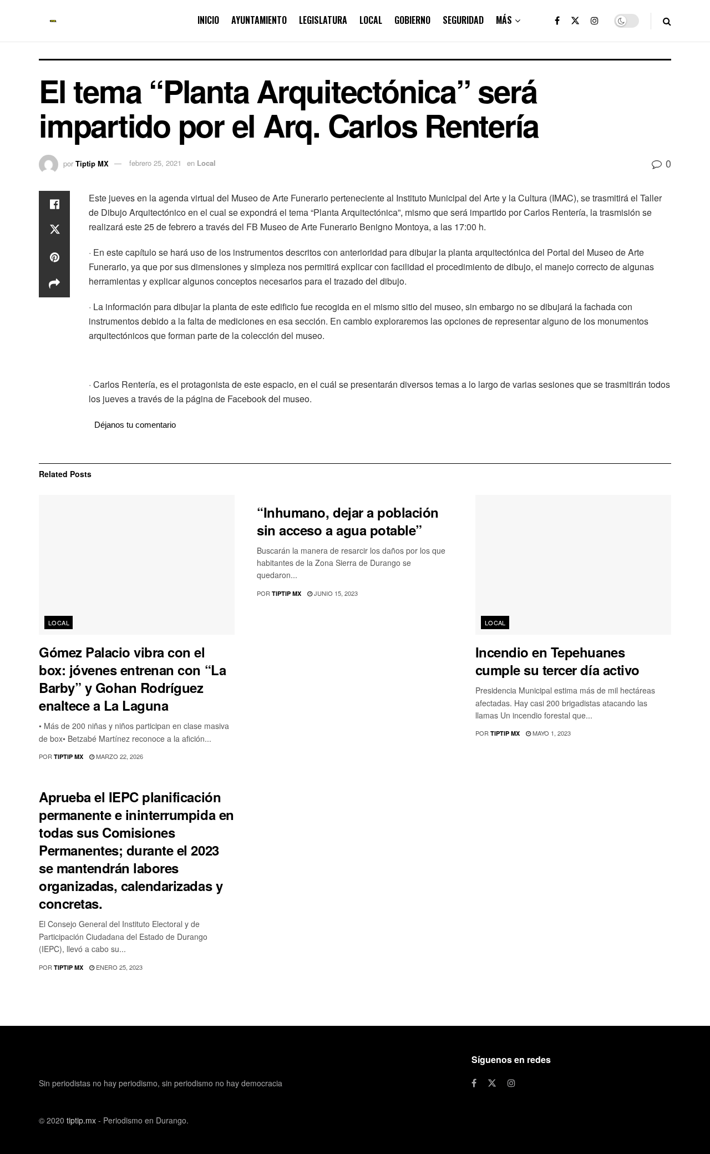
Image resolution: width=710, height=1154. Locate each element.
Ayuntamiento (259, 20)
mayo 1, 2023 (551, 732)
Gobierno (412, 20)
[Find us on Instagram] (595, 21)
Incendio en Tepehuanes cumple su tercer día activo (557, 660)
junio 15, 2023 (335, 593)
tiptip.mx (81, 1120)
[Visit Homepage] (53, 21)
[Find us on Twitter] (575, 21)
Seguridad (463, 20)
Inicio (208, 20)
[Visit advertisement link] (380, 361)
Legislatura (323, 20)
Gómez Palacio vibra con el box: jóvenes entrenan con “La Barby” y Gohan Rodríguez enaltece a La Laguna (132, 678)
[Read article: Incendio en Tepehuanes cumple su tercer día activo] (573, 565)
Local (370, 20)
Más (504, 20)
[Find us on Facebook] (557, 21)
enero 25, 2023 (118, 967)
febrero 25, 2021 (155, 163)
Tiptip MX (92, 163)
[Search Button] (667, 21)
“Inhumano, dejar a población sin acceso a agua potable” (348, 521)
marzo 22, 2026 (118, 756)
